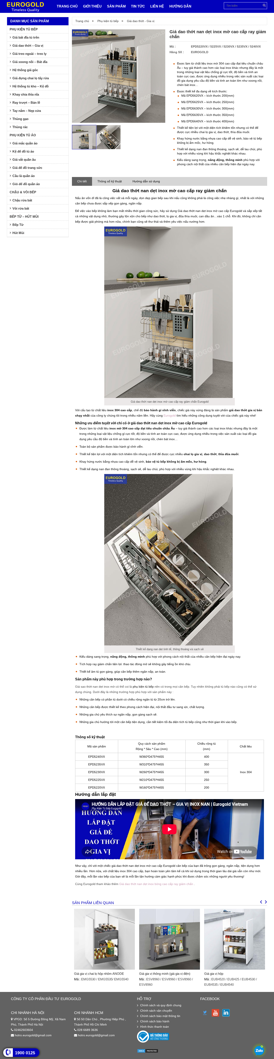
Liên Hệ (157, 6)
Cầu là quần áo (23, 176)
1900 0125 (25, 1052)
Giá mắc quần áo (24, 143)
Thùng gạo (20, 119)
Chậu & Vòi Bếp (23, 192)
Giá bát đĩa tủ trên (25, 37)
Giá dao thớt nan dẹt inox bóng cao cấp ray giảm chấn (156, 884)
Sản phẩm (116, 6)
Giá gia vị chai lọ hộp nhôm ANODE (99, 973)
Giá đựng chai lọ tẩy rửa (30, 78)
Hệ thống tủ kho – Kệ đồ (30, 86)
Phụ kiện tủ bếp (108, 21)
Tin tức (138, 6)
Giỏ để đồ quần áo (26, 184)
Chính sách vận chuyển (156, 1010)
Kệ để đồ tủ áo (23, 151)
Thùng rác (20, 127)
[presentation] (261, 901)
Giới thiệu (92, 6)
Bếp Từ (18, 224)
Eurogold (170, 415)
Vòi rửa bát (20, 208)
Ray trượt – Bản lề (26, 102)
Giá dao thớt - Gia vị (140, 21)
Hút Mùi (18, 233)
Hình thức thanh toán (154, 1026)
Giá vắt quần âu (24, 159)
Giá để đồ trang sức (27, 168)
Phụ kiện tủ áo (23, 135)
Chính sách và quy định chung (160, 1005)
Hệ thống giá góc (25, 70)
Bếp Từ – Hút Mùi (24, 216)
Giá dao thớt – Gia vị (27, 45)
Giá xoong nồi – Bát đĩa (29, 62)
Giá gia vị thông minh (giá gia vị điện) (164, 973)
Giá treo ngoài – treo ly (29, 54)
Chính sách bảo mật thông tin (160, 1016)
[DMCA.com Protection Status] (147, 1052)
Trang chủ (67, 6)
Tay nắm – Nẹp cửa (26, 110)
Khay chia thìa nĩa (25, 94)
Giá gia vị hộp (213, 973)
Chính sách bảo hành (154, 1021)
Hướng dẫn (180, 6)
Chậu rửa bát (22, 200)
